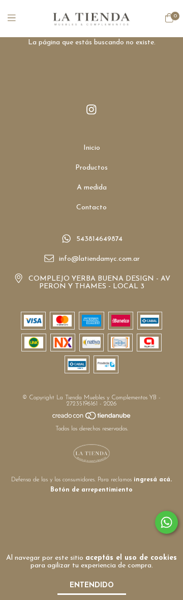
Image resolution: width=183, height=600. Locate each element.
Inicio (91, 148)
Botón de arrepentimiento (91, 490)
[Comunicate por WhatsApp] (166, 522)
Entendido (92, 585)
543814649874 (99, 239)
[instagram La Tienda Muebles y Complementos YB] (91, 110)
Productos (91, 168)
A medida (92, 188)
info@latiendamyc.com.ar (99, 259)
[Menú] (18, 19)
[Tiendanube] (92, 419)
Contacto (91, 207)
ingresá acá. (153, 480)
